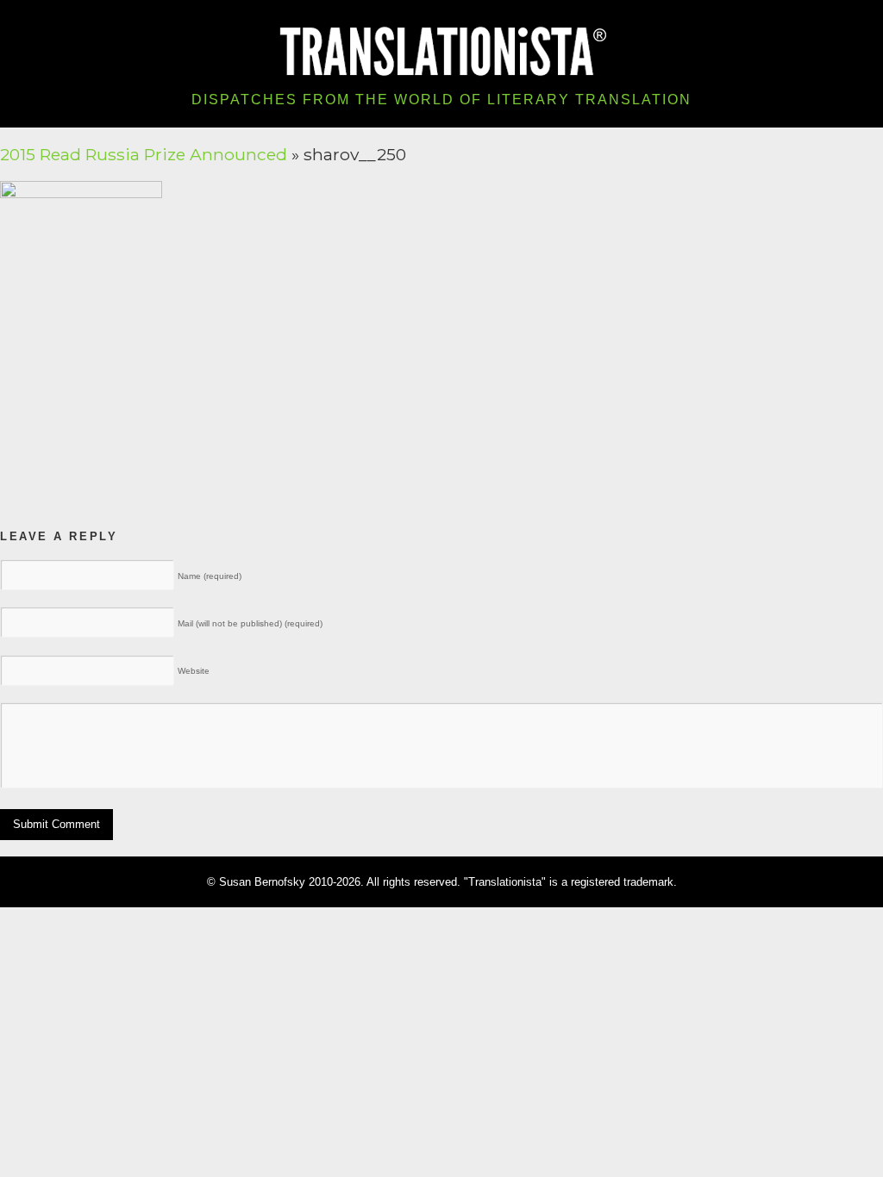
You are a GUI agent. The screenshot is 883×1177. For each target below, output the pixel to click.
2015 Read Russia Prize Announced (143, 154)
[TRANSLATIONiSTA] (442, 49)
